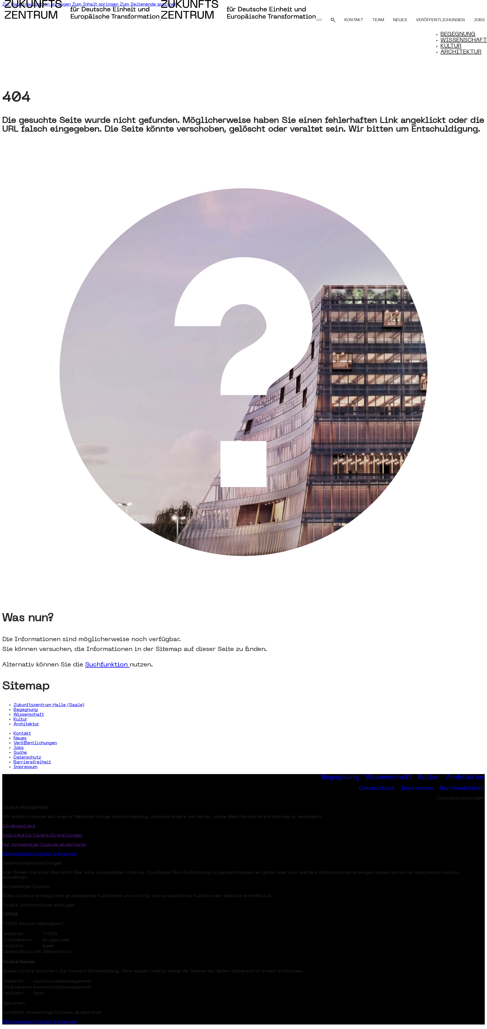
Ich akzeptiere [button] (18, 826)
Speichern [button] (13, 1003)
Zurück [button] (9, 1012)
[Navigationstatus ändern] (319, 20)
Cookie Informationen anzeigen (38, 905)
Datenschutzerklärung (27, 854)
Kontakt (353, 20)
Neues (400, 20)
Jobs (479, 20)
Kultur (20, 719)
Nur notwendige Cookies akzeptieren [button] (44, 845)
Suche (20, 752)
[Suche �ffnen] (333, 21)
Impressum (25, 767)
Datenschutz (27, 757)
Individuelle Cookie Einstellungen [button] (42, 835)
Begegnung (26, 710)
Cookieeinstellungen (461, 798)
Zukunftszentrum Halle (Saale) (49, 705)
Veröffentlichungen (440, 20)
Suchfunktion (107, 665)
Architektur (26, 724)
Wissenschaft (29, 714)
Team (378, 20)
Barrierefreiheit (32, 762)
